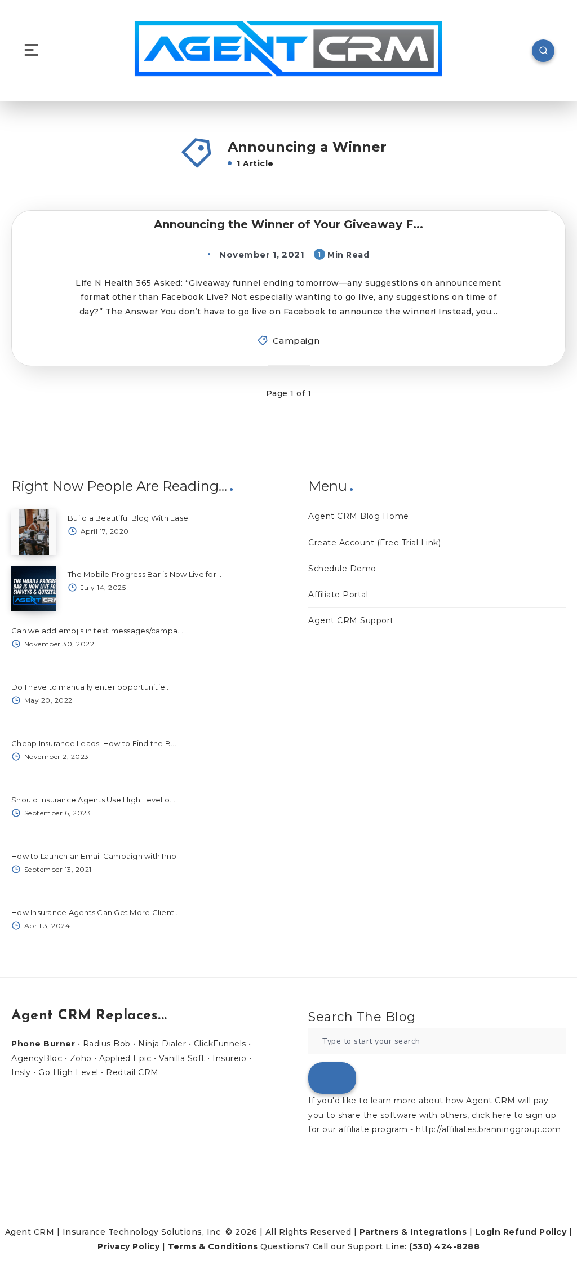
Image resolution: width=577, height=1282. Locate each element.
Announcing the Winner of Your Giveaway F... (288, 224)
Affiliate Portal (338, 594)
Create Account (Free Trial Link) (374, 543)
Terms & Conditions (213, 1246)
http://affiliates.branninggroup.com (488, 1129)
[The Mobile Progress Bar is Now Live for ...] (33, 588)
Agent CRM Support (351, 620)
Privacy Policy (128, 1246)
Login (488, 1232)
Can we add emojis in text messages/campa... (97, 630)
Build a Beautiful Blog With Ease (128, 517)
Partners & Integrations (413, 1232)
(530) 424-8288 (444, 1246)
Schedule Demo (342, 569)
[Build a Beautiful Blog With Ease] (33, 532)
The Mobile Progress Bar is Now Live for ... (146, 574)
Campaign (296, 340)
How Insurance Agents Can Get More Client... (95, 912)
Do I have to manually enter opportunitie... (91, 686)
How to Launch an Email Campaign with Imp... (96, 855)
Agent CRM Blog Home (358, 516)
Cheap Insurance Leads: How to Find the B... (93, 743)
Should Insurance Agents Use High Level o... (93, 799)
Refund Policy (535, 1232)
